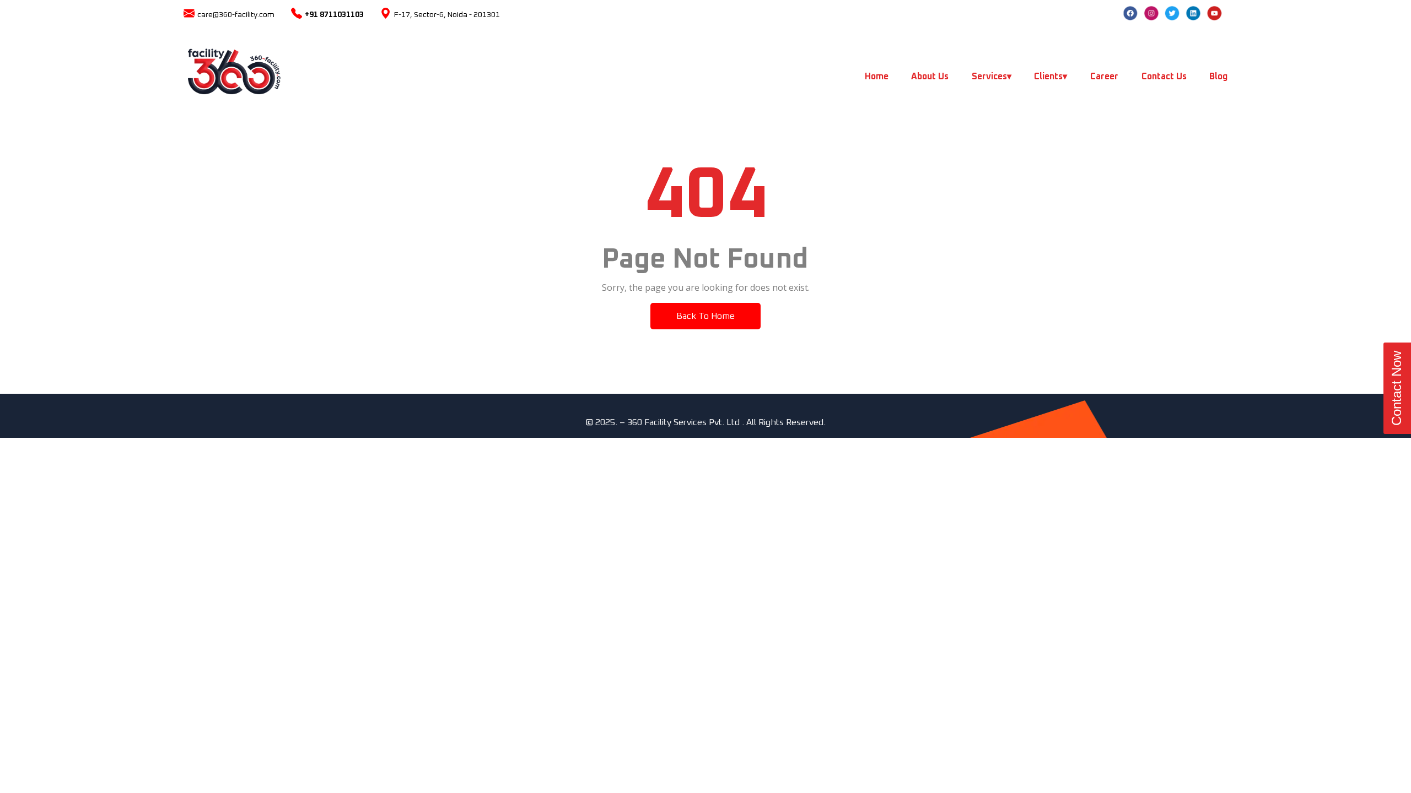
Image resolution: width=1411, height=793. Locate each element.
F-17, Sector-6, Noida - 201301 (447, 15)
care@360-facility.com (235, 15)
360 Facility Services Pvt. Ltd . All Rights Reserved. (726, 422)
